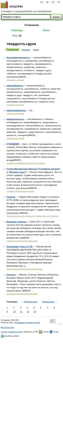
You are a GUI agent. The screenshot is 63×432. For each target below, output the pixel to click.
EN (41, 2)
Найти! (56, 17)
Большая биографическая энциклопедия (24, 269)
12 (28, 311)
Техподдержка (19, 322)
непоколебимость (16, 110)
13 (34, 311)
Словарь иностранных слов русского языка (26, 163)
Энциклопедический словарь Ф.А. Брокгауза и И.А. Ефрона (33, 216)
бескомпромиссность (18, 57)
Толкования (31, 25)
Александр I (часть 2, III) (20, 246)
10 (14, 311)
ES (53, 2)
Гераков (11, 197)
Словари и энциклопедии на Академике (26, 11)
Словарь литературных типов (20, 191)
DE (47, 2)
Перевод (25, 49)
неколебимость (15, 85)
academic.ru (12, 5)
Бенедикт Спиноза (16, 221)
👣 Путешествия (7, 327)
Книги (46, 30)
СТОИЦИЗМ (13, 144)
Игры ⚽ (17, 35)
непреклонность (15, 119)
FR (58, 2)
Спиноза (11, 274)
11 (21, 311)
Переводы (17, 30)
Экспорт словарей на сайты (11, 332)
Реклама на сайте (33, 322)
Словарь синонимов (15, 80)
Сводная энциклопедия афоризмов (22, 241)
